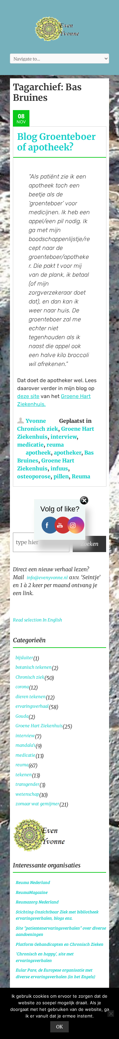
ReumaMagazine (31, 892)
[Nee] (110, 1013)
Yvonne (36, 421)
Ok (59, 1027)
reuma (55, 444)
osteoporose (34, 476)
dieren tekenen (31, 696)
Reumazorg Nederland (37, 902)
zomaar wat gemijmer (37, 804)
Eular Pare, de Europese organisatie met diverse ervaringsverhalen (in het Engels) (55, 973)
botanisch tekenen (34, 667)
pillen (61, 476)
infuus (59, 468)
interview (64, 436)
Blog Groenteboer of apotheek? (56, 142)
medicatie (30, 444)
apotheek (38, 452)
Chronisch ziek (37, 428)
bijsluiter (24, 657)
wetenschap (27, 794)
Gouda (22, 716)
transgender (27, 784)
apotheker (67, 452)
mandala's (25, 745)
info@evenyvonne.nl (47, 577)
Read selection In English (37, 620)
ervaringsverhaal (32, 706)
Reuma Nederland (33, 882)
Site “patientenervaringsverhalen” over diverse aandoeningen (61, 931)
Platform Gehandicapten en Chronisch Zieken (59, 944)
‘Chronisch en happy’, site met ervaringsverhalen (44, 957)
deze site (28, 396)
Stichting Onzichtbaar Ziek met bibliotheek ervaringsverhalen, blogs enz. (57, 915)
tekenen (24, 775)
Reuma (81, 476)
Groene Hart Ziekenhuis (39, 726)
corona (22, 687)
